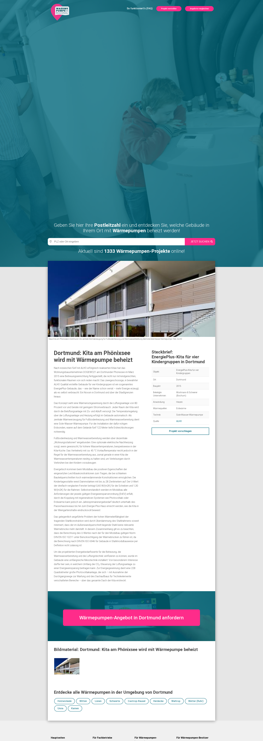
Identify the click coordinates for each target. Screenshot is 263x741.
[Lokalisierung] (50, 241)
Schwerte (114, 701)
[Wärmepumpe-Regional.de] (60, 11)
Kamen (75, 708)
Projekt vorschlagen (180, 431)
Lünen (98, 701)
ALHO (179, 421)
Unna (60, 708)
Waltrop (175, 701)
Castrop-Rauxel (136, 701)
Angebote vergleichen (199, 9)
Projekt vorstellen (169, 9)
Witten (83, 701)
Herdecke (158, 701)
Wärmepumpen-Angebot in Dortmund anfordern (131, 618)
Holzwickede (65, 701)
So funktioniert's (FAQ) (140, 8)
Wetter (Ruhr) (195, 701)
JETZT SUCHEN (200, 241)
